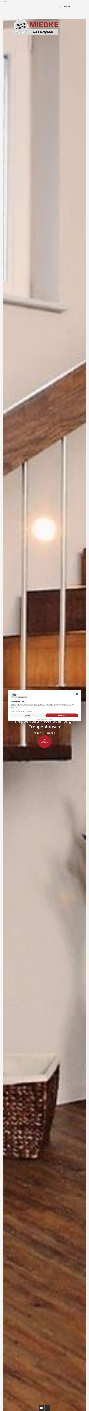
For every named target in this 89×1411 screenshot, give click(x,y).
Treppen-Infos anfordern (44, 741)
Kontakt (67, 7)
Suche (59, 7)
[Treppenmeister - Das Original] (35, 27)
